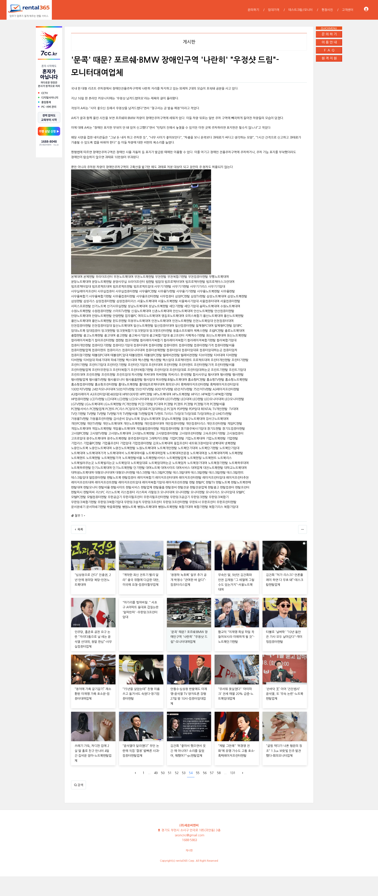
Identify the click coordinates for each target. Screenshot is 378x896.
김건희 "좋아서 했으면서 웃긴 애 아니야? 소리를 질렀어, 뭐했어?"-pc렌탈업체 (188, 750)
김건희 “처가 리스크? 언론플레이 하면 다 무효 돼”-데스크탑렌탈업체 (284, 579)
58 (218, 772)
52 (176, 772)
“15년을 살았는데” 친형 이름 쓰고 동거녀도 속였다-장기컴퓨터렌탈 (141, 693)
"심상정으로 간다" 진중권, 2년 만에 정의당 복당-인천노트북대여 (93, 579)
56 (204, 772)
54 (190, 772)
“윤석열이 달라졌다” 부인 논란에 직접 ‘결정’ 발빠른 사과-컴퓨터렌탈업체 (141, 750)
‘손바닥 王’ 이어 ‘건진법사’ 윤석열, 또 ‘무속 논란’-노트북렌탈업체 (284, 693)
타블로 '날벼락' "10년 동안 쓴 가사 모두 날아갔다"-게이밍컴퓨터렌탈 (284, 636)
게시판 (189, 850)
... (149, 772)
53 (184, 772)
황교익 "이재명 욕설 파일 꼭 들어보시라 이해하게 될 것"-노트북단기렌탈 (236, 636)
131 (232, 772)
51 (170, 772)
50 (162, 772)
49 (156, 772)
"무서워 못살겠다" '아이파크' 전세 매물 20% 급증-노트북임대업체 (235, 693)
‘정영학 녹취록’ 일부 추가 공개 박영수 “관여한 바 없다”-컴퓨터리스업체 (188, 579)
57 (212, 772)
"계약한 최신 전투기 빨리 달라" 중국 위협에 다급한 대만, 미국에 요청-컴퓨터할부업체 (140, 579)
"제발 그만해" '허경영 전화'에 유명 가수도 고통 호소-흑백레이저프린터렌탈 (236, 750)
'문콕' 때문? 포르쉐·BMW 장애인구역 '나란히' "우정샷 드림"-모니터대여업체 (189, 636)
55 (198, 772)
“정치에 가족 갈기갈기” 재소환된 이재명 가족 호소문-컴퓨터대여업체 (93, 693)
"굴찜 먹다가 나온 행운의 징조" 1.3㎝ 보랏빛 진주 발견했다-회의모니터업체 (284, 750)
